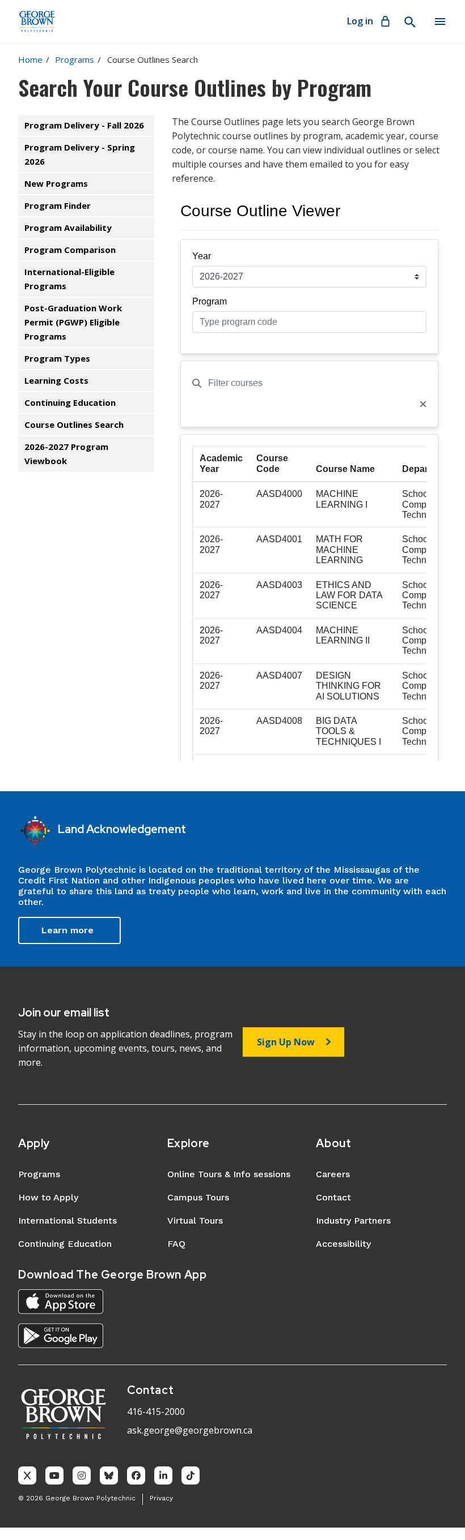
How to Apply (48, 1197)
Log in (360, 21)
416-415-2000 (156, 1411)
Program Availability (68, 227)
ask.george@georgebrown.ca (189, 1430)
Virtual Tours (195, 1220)
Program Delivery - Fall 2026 (84, 125)
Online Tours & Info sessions (228, 1174)
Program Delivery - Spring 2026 (79, 154)
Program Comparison (70, 249)
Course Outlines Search (74, 424)
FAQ (176, 1243)
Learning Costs (56, 380)
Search (409, 22)
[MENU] (440, 21)
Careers (333, 1174)
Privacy (161, 1498)
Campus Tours (198, 1197)
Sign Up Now (286, 1042)
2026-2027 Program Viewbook (66, 453)
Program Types (57, 358)
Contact (333, 1197)
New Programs (56, 183)
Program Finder (57, 205)
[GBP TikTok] (190, 1475)
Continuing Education (70, 402)
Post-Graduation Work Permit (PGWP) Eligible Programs (73, 322)
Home (30, 59)
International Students (67, 1220)
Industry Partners (353, 1220)
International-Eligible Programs (69, 278)
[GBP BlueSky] (109, 1475)
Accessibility (343, 1243)
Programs (74, 59)
